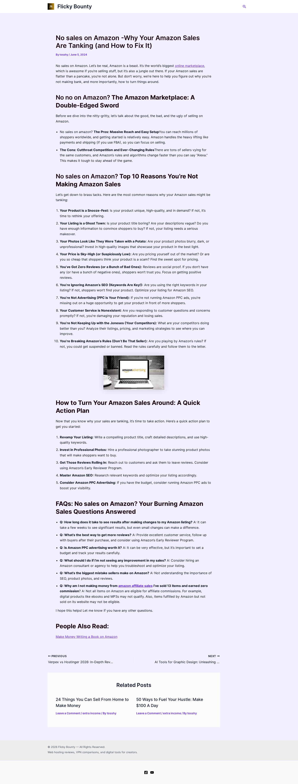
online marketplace (189, 66)
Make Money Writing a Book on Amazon (86, 637)
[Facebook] (146, 772)
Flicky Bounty (74, 6)
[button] (244, 6)
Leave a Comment (68, 713)
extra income (92, 713)
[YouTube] (152, 772)
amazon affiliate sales (135, 586)
